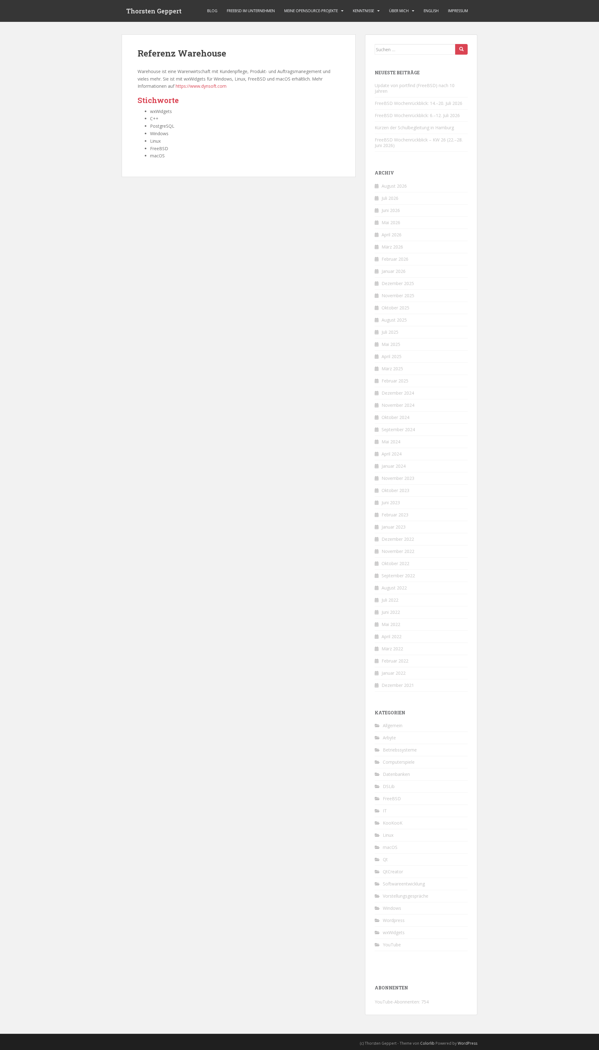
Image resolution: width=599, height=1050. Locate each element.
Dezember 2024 (398, 393)
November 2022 (398, 551)
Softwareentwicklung (404, 884)
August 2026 (394, 186)
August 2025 (394, 320)
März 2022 (392, 649)
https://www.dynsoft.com (201, 86)
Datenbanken (396, 774)
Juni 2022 (391, 612)
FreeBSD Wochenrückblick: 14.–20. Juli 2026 (418, 103)
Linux (388, 835)
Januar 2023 (394, 527)
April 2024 (392, 454)
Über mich (399, 10)
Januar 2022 (394, 673)
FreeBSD (392, 798)
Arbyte (389, 738)
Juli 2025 (390, 332)
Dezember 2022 (398, 539)
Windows (392, 908)
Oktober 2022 (395, 563)
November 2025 (398, 295)
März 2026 (392, 247)
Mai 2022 (391, 624)
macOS (390, 847)
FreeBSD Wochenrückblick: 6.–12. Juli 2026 (417, 115)
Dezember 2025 (398, 283)
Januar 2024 (394, 466)
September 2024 (398, 429)
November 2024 (398, 405)
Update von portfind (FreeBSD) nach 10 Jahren (415, 88)
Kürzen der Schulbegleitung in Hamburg (414, 128)
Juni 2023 (391, 502)
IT (385, 811)
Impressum (458, 10)
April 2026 (392, 235)
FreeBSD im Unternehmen (251, 10)
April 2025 (392, 356)
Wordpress (394, 920)
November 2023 (398, 478)
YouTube (392, 945)
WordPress (467, 1043)
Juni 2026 (391, 210)
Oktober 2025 (395, 308)
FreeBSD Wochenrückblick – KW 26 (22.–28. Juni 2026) (419, 142)
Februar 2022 (395, 661)
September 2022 (398, 576)
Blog (212, 10)
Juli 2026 (390, 198)
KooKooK (392, 823)
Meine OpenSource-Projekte (311, 10)
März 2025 (392, 369)
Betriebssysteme (400, 750)
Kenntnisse (363, 10)
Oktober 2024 (395, 417)
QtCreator (393, 872)
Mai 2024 (391, 442)
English (431, 10)
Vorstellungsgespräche (405, 896)
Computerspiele (399, 762)
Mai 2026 (391, 222)
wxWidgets (394, 932)
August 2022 (394, 588)
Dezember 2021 (398, 685)
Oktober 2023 (395, 490)
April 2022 (392, 636)
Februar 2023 (395, 515)
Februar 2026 (395, 259)
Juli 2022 (390, 600)
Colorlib (427, 1043)
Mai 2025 (391, 344)
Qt (385, 859)
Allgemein (392, 725)
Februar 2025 (395, 381)
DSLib (389, 786)
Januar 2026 (394, 271)
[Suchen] (461, 49)
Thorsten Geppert (154, 11)
